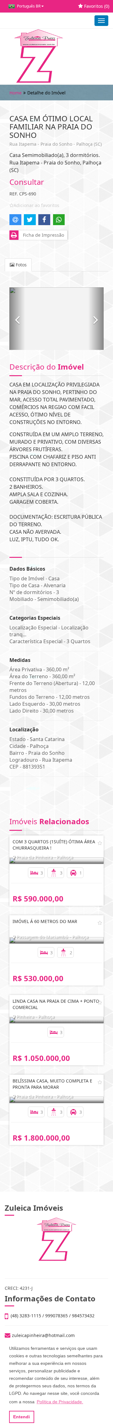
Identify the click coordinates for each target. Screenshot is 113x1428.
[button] (17, 318)
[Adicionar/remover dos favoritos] (100, 843)
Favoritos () (96, 6)
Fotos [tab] (20, 265)
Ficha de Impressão (42, 235)
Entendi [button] (21, 1416)
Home (15, 93)
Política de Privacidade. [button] (60, 1401)
